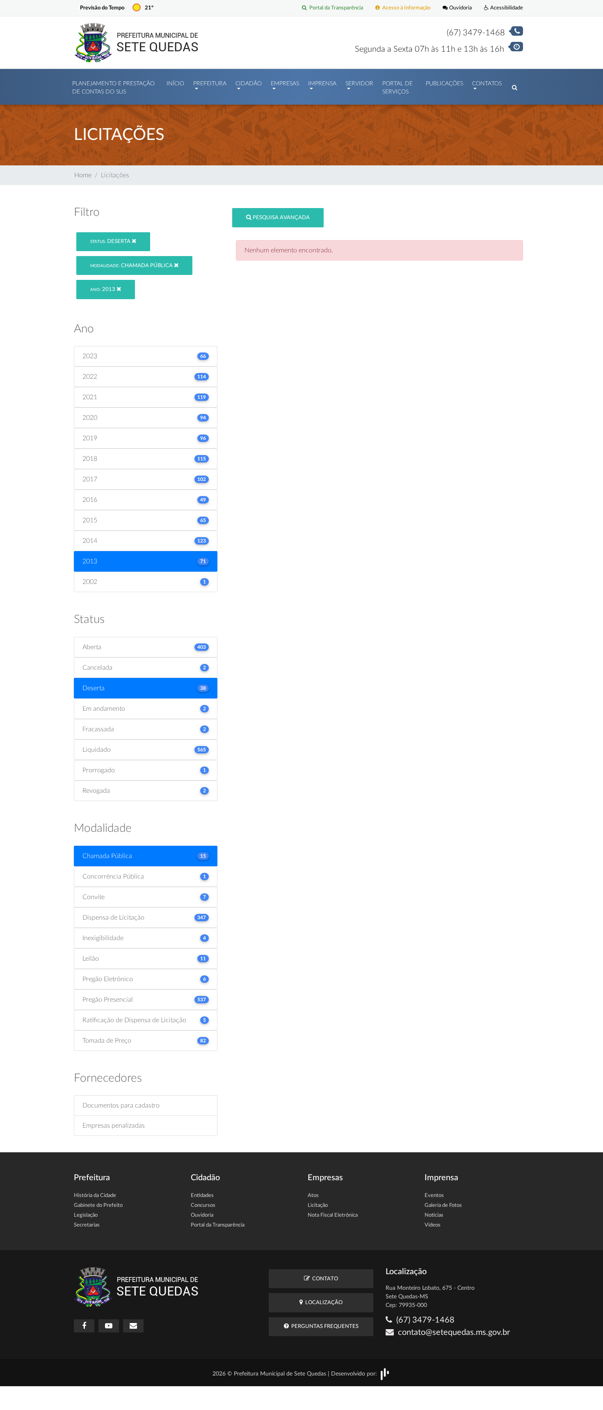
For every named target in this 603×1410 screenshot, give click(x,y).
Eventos (434, 1195)
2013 (103, 289)
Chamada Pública (132, 265)
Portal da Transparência (335, 7)
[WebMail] (133, 1325)
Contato (324, 1279)
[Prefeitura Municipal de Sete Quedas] (136, 42)
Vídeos (433, 1225)
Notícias (434, 1215)
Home (82, 175)
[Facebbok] (84, 1325)
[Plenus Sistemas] (385, 1374)
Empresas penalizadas (113, 1125)
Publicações (444, 84)
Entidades (202, 1195)
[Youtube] (108, 1325)
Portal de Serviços (397, 88)
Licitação (318, 1205)
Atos (313, 1195)
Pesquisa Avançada (280, 217)
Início (175, 84)
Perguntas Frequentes (324, 1326)
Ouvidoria (460, 7)
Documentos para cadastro (121, 1105)
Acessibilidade (506, 7)
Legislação (86, 1215)
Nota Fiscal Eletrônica (333, 1215)
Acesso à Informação (405, 7)
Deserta (111, 241)
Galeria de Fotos (443, 1205)
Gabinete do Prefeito (98, 1205)
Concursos (203, 1205)
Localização (323, 1302)
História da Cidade (95, 1195)
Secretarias (87, 1225)
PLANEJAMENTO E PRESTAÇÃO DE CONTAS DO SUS (113, 88)
